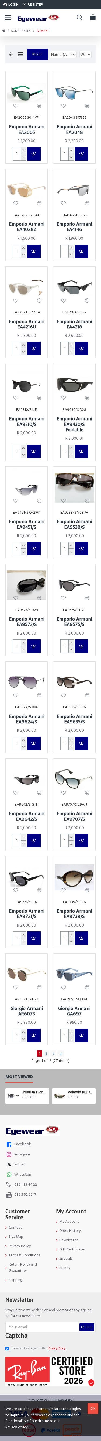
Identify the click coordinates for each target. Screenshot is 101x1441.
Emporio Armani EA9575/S (74, 622)
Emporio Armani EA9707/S (74, 816)
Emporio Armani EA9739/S (74, 914)
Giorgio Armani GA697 (74, 1011)
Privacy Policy (16, 1427)
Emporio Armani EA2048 (74, 129)
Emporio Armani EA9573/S (26, 622)
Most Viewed (19, 1077)
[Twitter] (9, 1165)
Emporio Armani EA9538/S (74, 524)
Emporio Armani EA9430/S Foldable (74, 424)
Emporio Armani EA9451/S (26, 524)
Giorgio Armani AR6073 (27, 1011)
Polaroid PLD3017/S (81, 1092)
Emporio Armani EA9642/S (26, 816)
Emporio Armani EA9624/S (26, 719)
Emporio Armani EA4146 (74, 227)
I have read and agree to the (38, 1348)
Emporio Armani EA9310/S (26, 421)
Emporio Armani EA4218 (74, 324)
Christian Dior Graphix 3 (34, 1092)
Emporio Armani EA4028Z (26, 227)
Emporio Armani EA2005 (26, 129)
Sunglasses (21, 31)
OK (93, 1408)
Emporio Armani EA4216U (26, 324)
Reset (37, 54)
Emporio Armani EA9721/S (26, 914)
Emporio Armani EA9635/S (74, 719)
